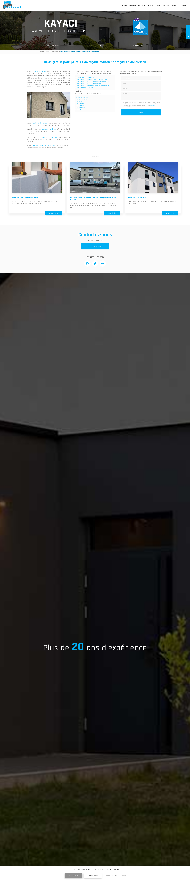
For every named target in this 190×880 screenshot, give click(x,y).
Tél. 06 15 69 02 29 (53, 46)
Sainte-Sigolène (80, 107)
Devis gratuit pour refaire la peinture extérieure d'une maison (92, 85)
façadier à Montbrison (39, 71)
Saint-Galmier (80, 105)
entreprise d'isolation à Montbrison (44, 146)
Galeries (174, 5)
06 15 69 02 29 (97, 240)
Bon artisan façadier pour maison (85, 77)
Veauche (78, 109)
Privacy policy (121, 875)
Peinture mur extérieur (138, 197)
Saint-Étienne (80, 103)
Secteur (48, 52)
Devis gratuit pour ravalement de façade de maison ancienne (92, 81)
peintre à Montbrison (49, 129)
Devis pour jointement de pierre (84, 87)
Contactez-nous (138, 46)
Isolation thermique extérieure (25, 197)
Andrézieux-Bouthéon (82, 97)
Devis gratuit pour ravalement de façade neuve (89, 83)
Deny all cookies (93, 876)
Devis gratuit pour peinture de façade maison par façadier (91, 79)
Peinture (150, 5)
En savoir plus (53, 213)
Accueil (124, 5)
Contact (184, 5)
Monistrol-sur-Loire (81, 99)
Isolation (166, 5)
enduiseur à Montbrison (50, 137)
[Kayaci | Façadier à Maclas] (12, 5)
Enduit (158, 5)
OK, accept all (74, 876)
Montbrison (55, 52)
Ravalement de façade (137, 5)
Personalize (109, 875)
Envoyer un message (95, 246)
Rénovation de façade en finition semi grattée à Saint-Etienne (93, 198)
